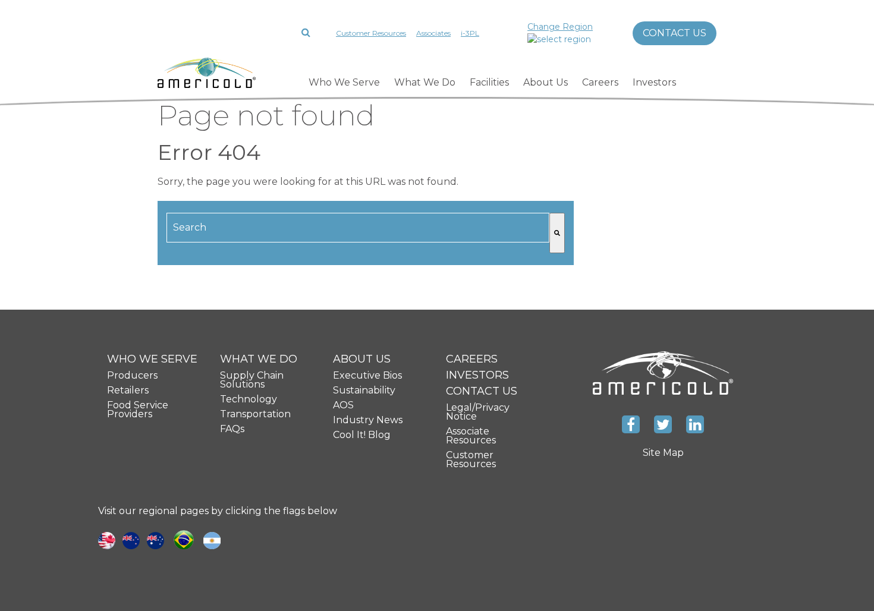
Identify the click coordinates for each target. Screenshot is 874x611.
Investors (477, 375)
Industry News (368, 420)
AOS (343, 405)
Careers (472, 359)
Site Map (663, 452)
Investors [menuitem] (654, 82)
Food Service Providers (137, 409)
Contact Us (674, 33)
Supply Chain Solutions (252, 380)
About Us (362, 359)
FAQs (232, 428)
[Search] (557, 233)
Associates (433, 33)
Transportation (255, 414)
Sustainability (364, 390)
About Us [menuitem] (545, 82)
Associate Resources (471, 436)
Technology (248, 399)
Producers (132, 375)
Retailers (128, 390)
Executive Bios (367, 375)
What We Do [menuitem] (424, 82)
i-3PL (470, 33)
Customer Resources (371, 33)
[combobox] (357, 227)
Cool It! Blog (362, 434)
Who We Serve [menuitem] (344, 82)
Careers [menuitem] (600, 82)
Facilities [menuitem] (489, 82)
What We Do (258, 359)
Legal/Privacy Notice (478, 412)
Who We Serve (152, 359)
